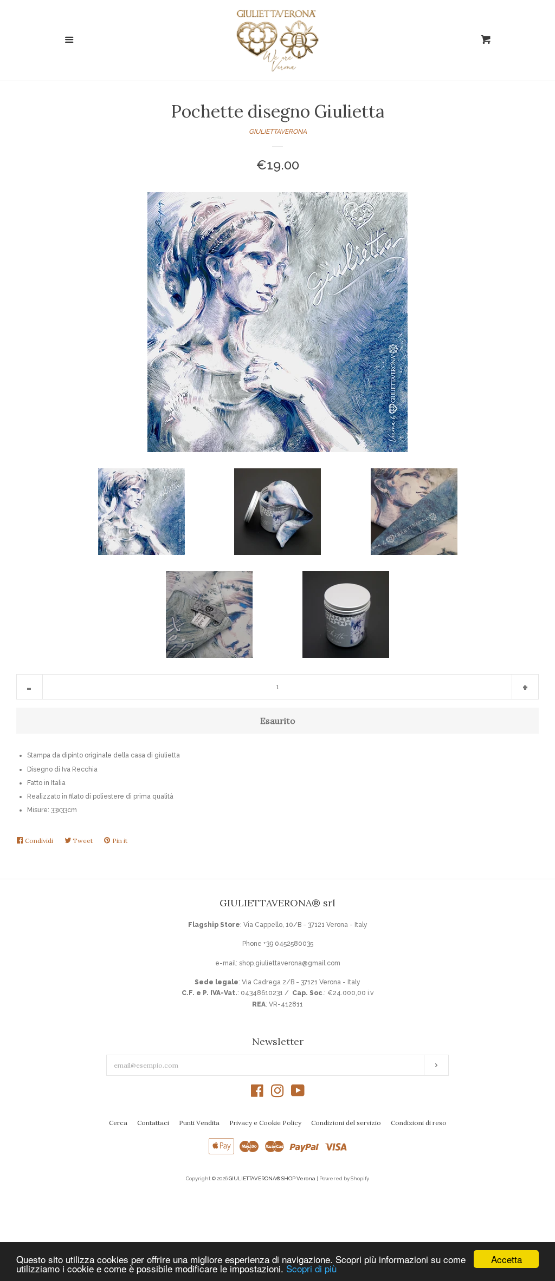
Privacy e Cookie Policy (265, 1123)
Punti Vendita (199, 1123)
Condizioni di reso (419, 1123)
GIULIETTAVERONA (278, 131)
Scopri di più (311, 1268)
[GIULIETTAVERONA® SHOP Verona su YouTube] (298, 1093)
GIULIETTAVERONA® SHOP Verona (272, 1178)
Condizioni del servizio (346, 1123)
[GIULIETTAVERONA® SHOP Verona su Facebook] (257, 1093)
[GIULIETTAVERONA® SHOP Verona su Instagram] (277, 1093)
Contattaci (153, 1123)
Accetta (506, 1259)
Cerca (118, 1123)
